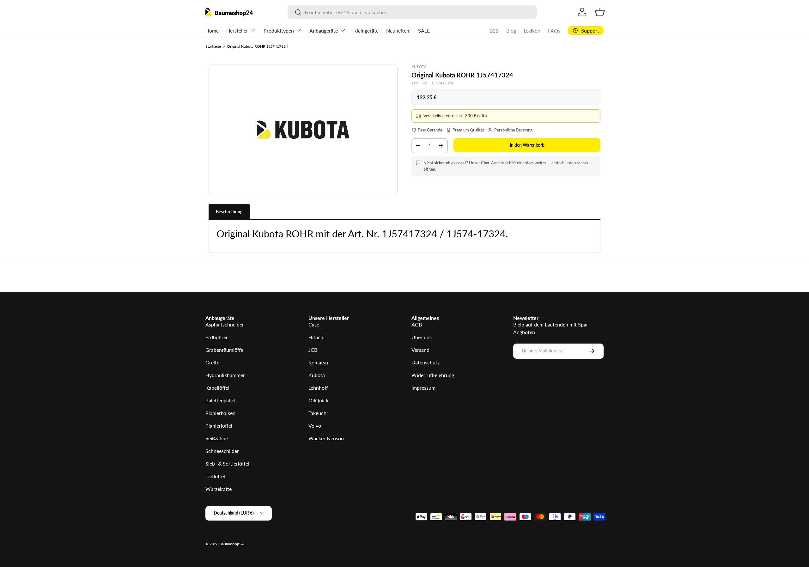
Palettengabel (220, 400)
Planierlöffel (218, 426)
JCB (312, 350)
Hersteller (237, 30)
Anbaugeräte (323, 30)
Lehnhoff (318, 388)
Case (313, 324)
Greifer (213, 362)
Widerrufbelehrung (432, 375)
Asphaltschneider (224, 324)
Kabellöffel (217, 388)
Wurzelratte (218, 489)
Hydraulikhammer (225, 375)
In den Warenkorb (527, 145)
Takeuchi (318, 413)
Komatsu (318, 362)
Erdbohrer (216, 337)
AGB (416, 324)
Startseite (213, 46)
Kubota (316, 375)
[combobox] (412, 12)
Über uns (421, 337)
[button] (600, 12)
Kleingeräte (366, 30)
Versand (420, 350)
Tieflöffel (215, 476)
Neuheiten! (398, 30)
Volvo (314, 426)
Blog (511, 30)
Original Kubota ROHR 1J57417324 (257, 46)
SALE (424, 30)
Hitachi (316, 337)
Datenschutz (425, 362)
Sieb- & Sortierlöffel (227, 463)
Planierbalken (220, 413)
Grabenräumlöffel (225, 350)
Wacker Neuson (326, 438)
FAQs (554, 30)
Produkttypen (279, 30)
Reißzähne (216, 438)
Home (212, 30)
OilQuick (318, 400)
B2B (494, 30)
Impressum (423, 388)
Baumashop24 (231, 543)
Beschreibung (229, 211)
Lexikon (532, 30)
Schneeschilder (222, 451)
